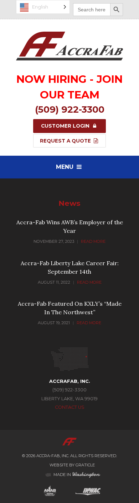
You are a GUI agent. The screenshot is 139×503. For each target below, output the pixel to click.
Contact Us (69, 407)
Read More (93, 241)
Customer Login (66, 126)
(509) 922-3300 (69, 109)
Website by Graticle (72, 464)
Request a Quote (66, 141)
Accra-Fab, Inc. (52, 455)
